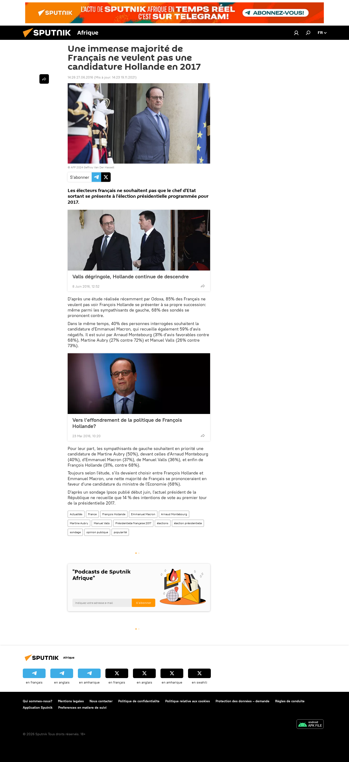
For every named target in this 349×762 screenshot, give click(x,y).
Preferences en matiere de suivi (82, 707)
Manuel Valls (102, 523)
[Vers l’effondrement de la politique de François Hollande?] (139, 383)
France (92, 514)
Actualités (76, 514)
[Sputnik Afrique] (48, 39)
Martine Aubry (79, 523)
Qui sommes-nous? (37, 701)
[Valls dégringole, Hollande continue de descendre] (139, 240)
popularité (120, 532)
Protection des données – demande (242, 701)
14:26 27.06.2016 (80, 77)
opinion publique (97, 532)
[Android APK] (310, 724)
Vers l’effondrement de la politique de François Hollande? (127, 423)
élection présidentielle (188, 523)
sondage (75, 532)
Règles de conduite (290, 701)
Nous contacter (101, 701)
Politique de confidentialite (139, 701)
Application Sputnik (37, 707)
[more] (203, 286)
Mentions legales (71, 701)
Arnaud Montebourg (174, 514)
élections (162, 523)
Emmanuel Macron (143, 514)
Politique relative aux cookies (187, 701)
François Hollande (113, 514)
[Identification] (296, 32)
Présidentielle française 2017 (133, 523)
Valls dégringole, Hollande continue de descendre (130, 276)
